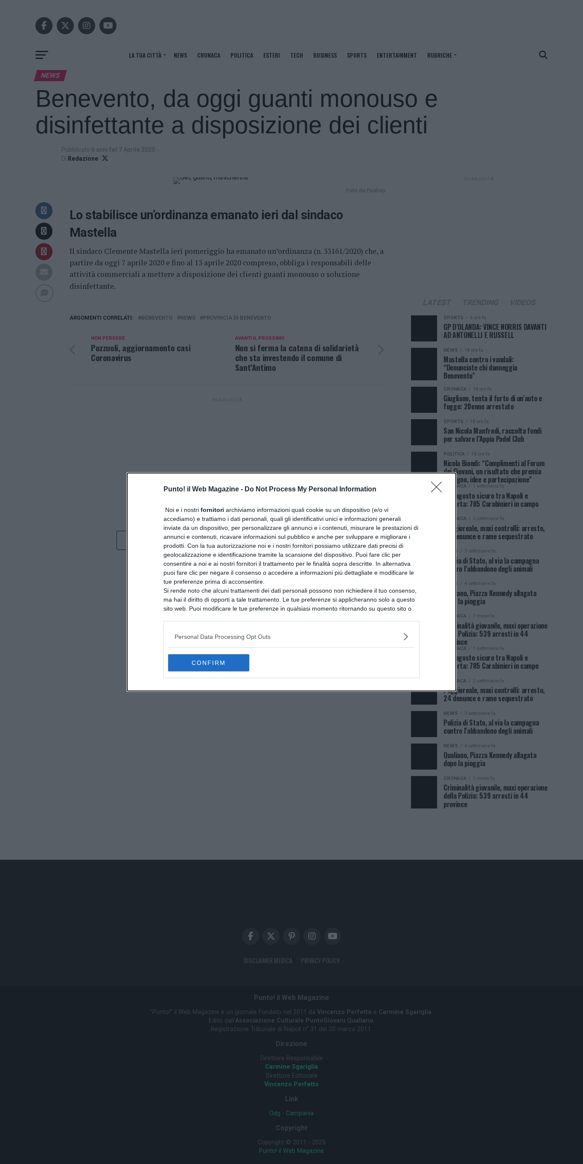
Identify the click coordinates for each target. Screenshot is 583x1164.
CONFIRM (209, 662)
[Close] (439, 490)
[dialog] (291, 582)
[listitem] (291, 636)
